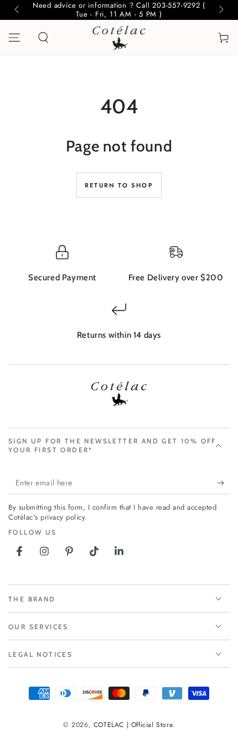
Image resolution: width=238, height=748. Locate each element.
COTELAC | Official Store (133, 725)
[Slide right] (220, 10)
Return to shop (119, 185)
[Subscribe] (223, 483)
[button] (43, 37)
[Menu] (14, 37)
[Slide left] (17, 10)
